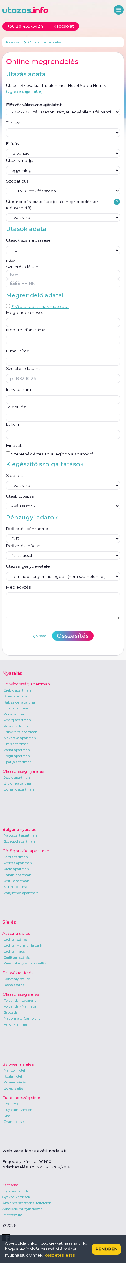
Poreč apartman (17, 696)
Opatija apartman (18, 762)
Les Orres (11, 1104)
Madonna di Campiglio (22, 1018)
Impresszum (12, 1215)
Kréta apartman (16, 869)
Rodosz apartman (18, 863)
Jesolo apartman (17, 777)
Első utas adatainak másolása (40, 306)
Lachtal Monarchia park (23, 945)
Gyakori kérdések (16, 1197)
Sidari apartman (17, 887)
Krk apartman (15, 714)
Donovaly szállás (17, 979)
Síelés (9, 922)
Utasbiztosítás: (20, 496)
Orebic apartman (17, 690)
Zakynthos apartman (21, 893)
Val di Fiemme (15, 1024)
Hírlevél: (14, 445)
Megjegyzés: (18, 587)
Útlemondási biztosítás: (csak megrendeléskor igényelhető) (52, 204)
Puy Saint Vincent (19, 1110)
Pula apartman (16, 726)
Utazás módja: (20, 160)
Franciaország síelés (22, 1097)
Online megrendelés (44, 42)
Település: (16, 406)
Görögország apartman (25, 850)
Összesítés (73, 635)
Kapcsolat (10, 1185)
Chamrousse (14, 1122)
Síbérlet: (14, 475)
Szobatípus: (17, 181)
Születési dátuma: (24, 368)
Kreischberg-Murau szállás (25, 963)
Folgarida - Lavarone (20, 1000)
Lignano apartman (19, 789)
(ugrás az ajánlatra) (24, 91)
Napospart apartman (20, 835)
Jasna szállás (14, 985)
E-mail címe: (18, 350)
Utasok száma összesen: (30, 240)
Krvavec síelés (15, 1082)
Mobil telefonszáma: (26, 329)
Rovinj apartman (17, 720)
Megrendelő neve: (24, 312)
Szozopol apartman (19, 841)
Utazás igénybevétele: (28, 566)
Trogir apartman (17, 756)
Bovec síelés (13, 1088)
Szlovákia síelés (17, 972)
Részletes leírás (59, 1255)
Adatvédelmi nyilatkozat (22, 1209)
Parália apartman (17, 875)
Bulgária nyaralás (19, 829)
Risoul (8, 1116)
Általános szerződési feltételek (26, 1203)
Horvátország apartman (26, 684)
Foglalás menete (15, 1191)
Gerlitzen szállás (17, 957)
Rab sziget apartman (20, 702)
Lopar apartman (16, 708)
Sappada (11, 1012)
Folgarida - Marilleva (20, 1006)
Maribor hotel (14, 1070)
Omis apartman (16, 744)
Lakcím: (13, 424)
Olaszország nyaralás (23, 771)
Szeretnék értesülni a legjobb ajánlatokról (52, 453)
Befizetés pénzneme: (27, 528)
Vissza (41, 636)
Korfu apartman (16, 881)
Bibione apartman (18, 783)
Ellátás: (13, 143)
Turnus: (13, 122)
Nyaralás (12, 673)
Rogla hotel (13, 1076)
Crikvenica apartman (21, 732)
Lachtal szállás (15, 939)
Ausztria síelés (16, 933)
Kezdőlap (13, 42)
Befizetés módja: (23, 545)
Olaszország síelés (20, 994)
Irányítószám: (19, 389)
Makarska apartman (20, 738)
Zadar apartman (17, 750)
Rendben (106, 1248)
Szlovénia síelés (18, 1064)
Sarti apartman (16, 857)
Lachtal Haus (14, 951)
